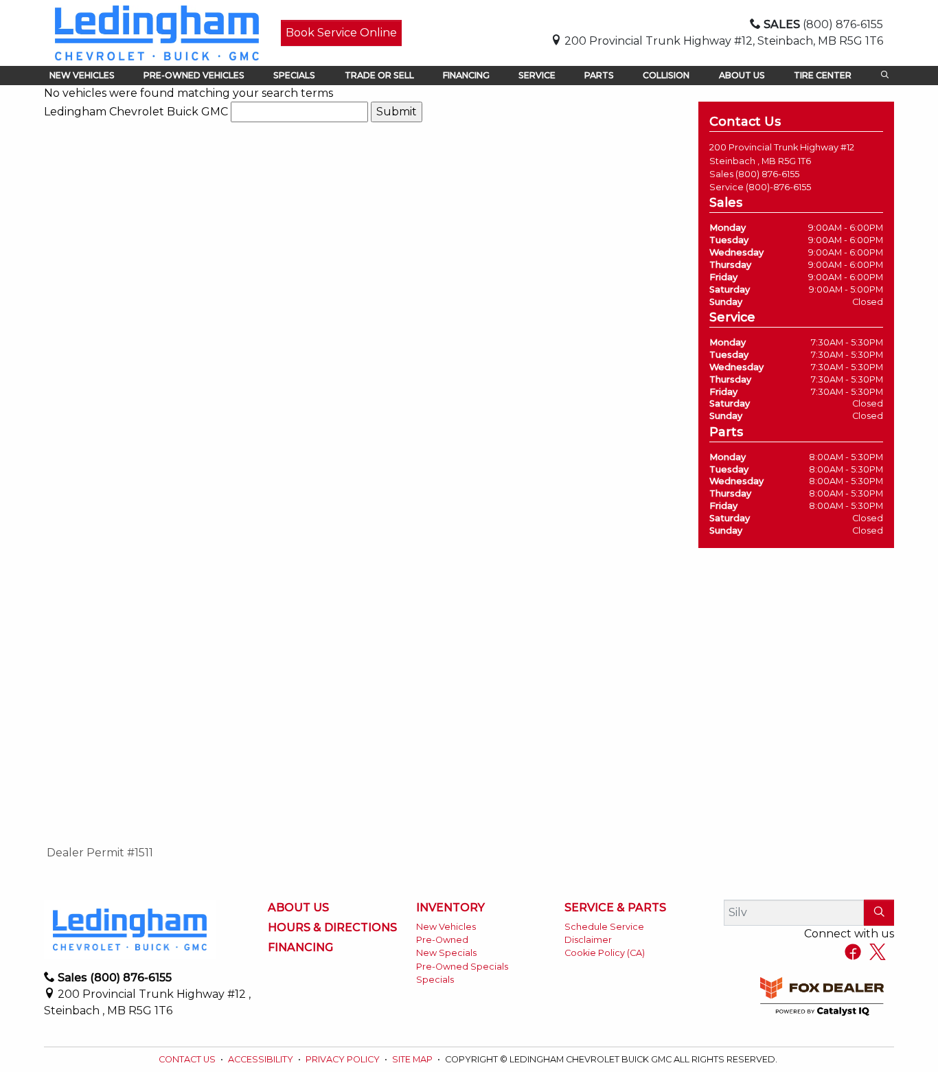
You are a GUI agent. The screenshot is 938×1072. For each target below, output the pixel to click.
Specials (435, 979)
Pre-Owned (442, 940)
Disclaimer (588, 940)
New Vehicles (446, 927)
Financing (300, 948)
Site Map (413, 1059)
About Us (298, 908)
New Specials (446, 953)
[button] (82, 75)
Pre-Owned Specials (462, 966)
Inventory (450, 908)
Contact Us (188, 1059)
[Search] (879, 913)
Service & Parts (615, 908)
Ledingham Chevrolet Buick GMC (136, 111)
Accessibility (261, 1059)
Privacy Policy (344, 1059)
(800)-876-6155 (778, 187)
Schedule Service (604, 927)
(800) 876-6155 (767, 174)
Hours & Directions (332, 928)
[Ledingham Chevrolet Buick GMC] (157, 31)
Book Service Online (341, 32)
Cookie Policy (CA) (604, 953)
